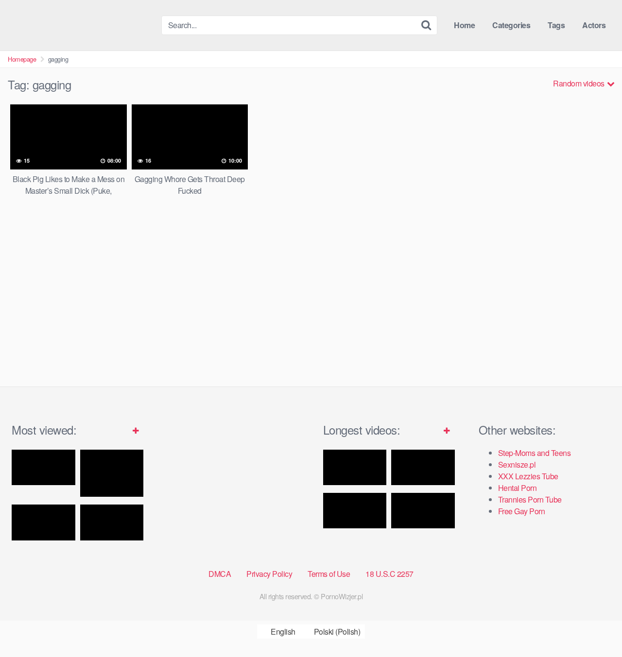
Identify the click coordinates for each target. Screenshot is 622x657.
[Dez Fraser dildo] (112, 473)
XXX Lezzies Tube (528, 476)
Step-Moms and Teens (534, 452)
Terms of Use (329, 573)
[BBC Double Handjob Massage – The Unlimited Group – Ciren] (112, 522)
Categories (511, 25)
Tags (556, 25)
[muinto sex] (355, 510)
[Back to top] (595, 626)
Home (464, 25)
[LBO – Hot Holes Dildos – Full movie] (355, 467)
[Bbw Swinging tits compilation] (423, 510)
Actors (593, 25)
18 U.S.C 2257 (389, 573)
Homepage (22, 59)
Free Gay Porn (521, 511)
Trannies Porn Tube (530, 499)
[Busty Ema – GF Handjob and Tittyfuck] (43, 467)
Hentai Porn (517, 487)
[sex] (423, 467)
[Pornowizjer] (81, 25)
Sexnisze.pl (517, 464)
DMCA (219, 573)
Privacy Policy (269, 573)
